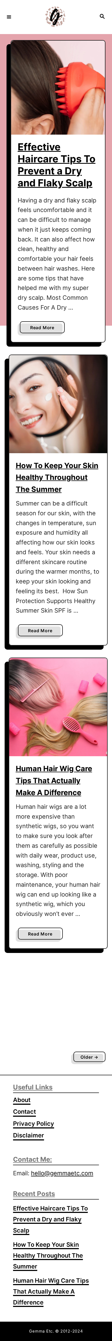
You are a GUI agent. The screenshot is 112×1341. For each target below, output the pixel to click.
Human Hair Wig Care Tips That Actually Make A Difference (54, 780)
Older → (89, 1057)
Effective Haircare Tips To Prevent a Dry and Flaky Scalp (56, 165)
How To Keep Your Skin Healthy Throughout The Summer (57, 477)
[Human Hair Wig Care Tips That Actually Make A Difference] (58, 707)
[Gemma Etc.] (55, 17)
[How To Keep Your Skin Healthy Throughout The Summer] (58, 404)
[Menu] (9, 16)
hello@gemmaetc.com (62, 1173)
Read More (44, 329)
